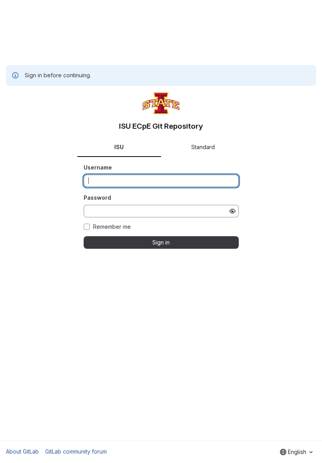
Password (97, 197)
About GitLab (22, 451)
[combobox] (296, 452)
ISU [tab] (119, 147)
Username (98, 167)
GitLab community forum (76, 451)
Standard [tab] (203, 147)
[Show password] (232, 211)
